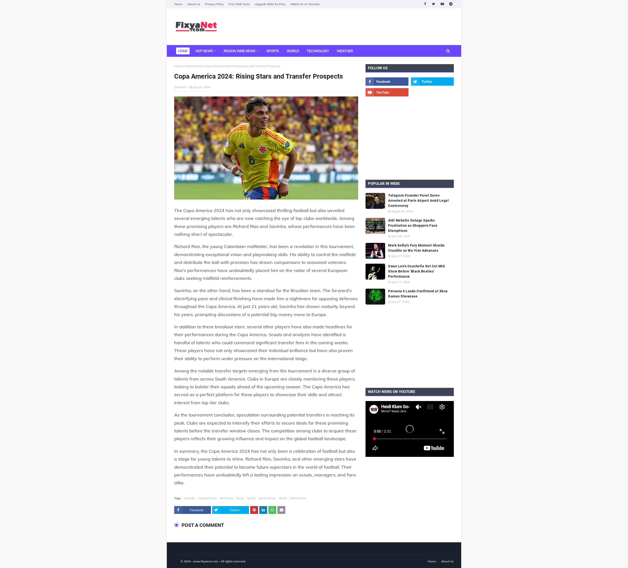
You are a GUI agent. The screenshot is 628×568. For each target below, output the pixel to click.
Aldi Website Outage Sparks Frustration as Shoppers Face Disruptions (412, 225)
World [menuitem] (293, 51)
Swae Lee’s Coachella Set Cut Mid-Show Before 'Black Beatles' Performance (417, 271)
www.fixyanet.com (205, 561)
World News (193, 66)
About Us (193, 4)
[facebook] (425, 4)
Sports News (267, 498)
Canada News (207, 498)
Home (178, 4)
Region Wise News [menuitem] (239, 51)
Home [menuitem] (183, 51)
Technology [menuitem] (318, 51)
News (240, 498)
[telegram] (451, 4)
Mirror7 (182, 87)
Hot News (226, 498)
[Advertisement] (364, 27)
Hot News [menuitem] (204, 51)
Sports (251, 498)
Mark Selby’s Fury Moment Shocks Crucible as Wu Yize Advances (416, 247)
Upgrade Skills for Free (270, 4)
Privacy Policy (214, 4)
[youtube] (442, 4)
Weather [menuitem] (345, 51)
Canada (189, 498)
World (283, 498)
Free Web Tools (239, 4)
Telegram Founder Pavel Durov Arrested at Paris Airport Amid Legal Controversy (418, 200)
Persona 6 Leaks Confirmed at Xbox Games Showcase (418, 293)
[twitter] (434, 4)
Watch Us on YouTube (305, 4)
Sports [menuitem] (272, 51)
